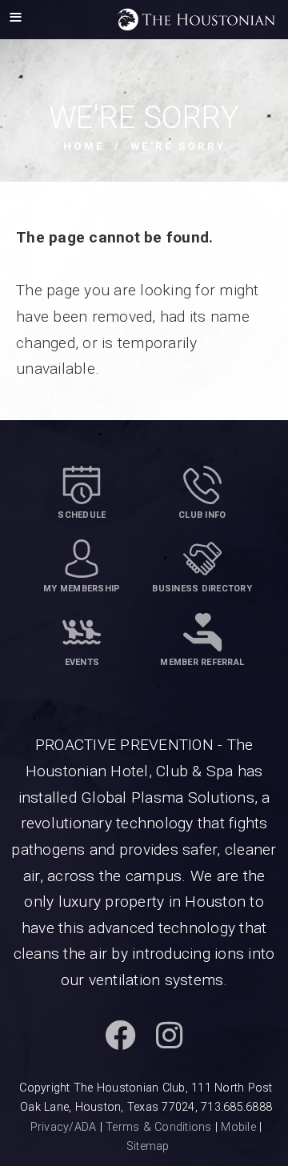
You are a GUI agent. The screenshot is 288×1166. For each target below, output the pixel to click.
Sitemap (148, 1146)
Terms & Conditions (159, 1127)
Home (84, 146)
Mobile (238, 1127)
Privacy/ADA (63, 1127)
